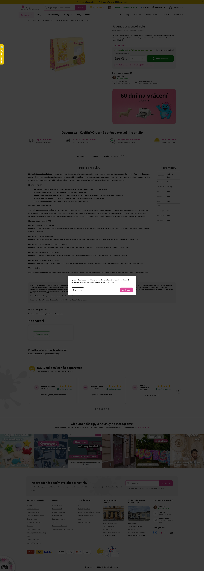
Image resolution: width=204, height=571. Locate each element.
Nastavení (77, 290)
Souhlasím (126, 290)
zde (112, 282)
